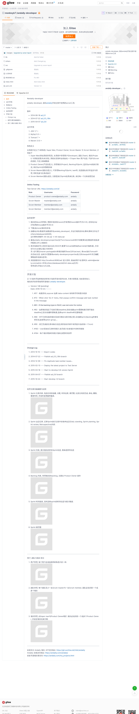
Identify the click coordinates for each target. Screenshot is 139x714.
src (7, 65)
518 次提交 (97, 53)
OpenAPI (40, 711)
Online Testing (11, 108)
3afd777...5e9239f (118, 158)
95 (125, 13)
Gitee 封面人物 (24, 711)
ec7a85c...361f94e (119, 145)
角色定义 (9, 105)
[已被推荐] (39, 13)
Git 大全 (5, 711)
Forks (111, 73)
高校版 (33, 3)
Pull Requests (37, 18)
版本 (7, 99)
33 (116, 13)
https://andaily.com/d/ (50, 189)
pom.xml (9, 86)
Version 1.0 (38, 86)
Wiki (52, 18)
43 (135, 13)
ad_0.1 (43, 115)
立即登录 (73, 40)
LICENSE (9, 73)
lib (6, 57)
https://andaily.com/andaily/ (56, 653)
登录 (127, 3)
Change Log (12, 117)
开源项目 (5, 8)
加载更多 (108, 175)
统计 (62, 18)
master (131, 142)
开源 (18, 3)
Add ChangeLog (40, 61)
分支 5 (18, 47)
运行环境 (9, 102)
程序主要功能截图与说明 (15, 120)
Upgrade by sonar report (22, 53)
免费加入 (69, 36)
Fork (131, 13)
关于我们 (57, 711)
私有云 (41, 3)
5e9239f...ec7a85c (119, 151)
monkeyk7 (10, 13)
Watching (112, 70)
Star (121, 13)
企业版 (25, 3)
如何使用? (9, 111)
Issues (20, 18)
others (8, 61)
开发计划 (9, 114)
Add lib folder (39, 57)
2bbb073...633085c (119, 171)
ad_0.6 (43, 122)
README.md (10, 78)
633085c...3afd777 (119, 164)
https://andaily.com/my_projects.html (59, 656)
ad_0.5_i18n (45, 118)
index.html (9, 82)
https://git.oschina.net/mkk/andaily (70, 650)
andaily (49, 103)
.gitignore (9, 69)
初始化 (36, 69)
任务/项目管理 (23, 8)
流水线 (72, 18)
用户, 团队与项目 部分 (15, 123)
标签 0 (26, 47)
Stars (111, 67)
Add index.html (39, 82)
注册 (133, 3)
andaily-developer (27, 13)
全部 (135, 127)
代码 (8, 18)
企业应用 (13, 8)
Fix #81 (36, 78)
